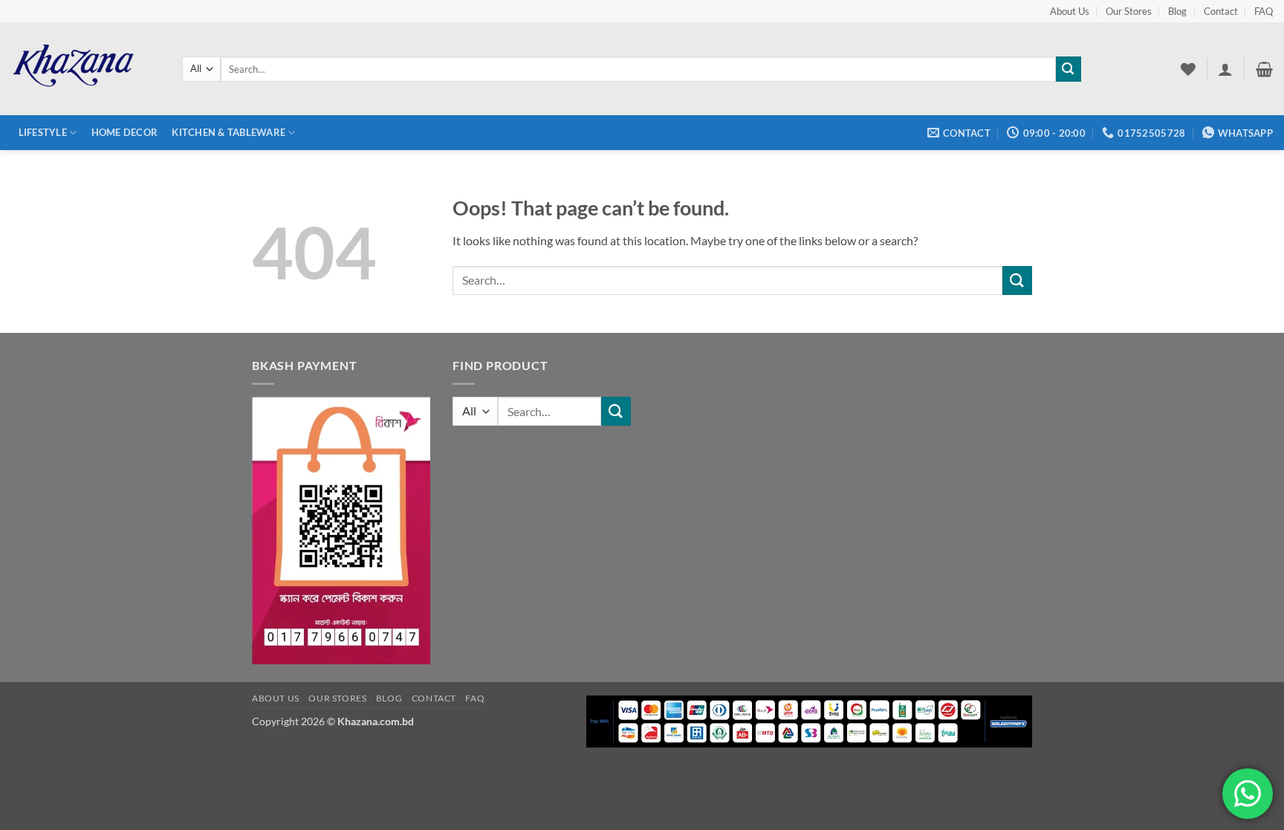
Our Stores (1129, 11)
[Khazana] (85, 68)
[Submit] (1068, 69)
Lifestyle (43, 132)
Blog (1177, 11)
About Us (1069, 11)
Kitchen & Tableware (228, 132)
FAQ (1263, 11)
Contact (1221, 11)
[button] (1225, 69)
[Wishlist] (1188, 69)
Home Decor (124, 132)
